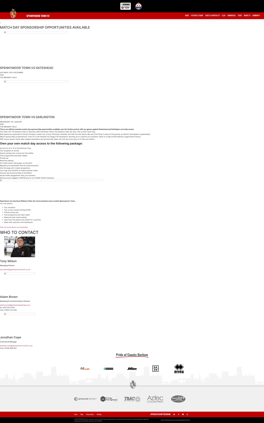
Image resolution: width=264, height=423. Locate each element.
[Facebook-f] (178, 414)
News (187, 15)
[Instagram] (187, 414)
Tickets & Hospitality (212, 15)
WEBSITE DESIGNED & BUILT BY (168, 420)
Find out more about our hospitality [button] (14, 227)
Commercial (231, 15)
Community (256, 15)
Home (75, 414)
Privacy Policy (90, 414)
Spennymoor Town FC (38, 16)
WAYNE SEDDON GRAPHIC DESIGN (182, 420)
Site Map (99, 414)
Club (223, 15)
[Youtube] (183, 414)
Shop (81, 414)
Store (240, 15)
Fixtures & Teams (197, 15)
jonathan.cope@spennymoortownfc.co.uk (16, 346)
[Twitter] (174, 414)
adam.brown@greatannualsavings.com (15, 305)
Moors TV (247, 15)
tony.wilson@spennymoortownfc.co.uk (15, 269)
